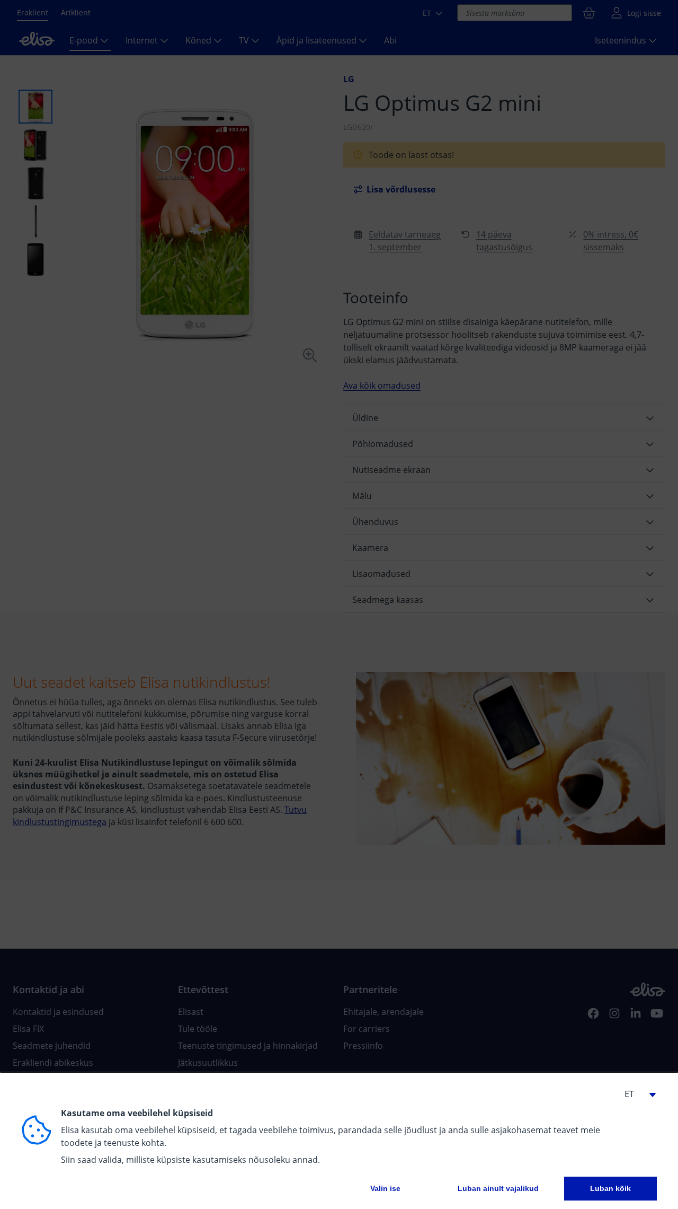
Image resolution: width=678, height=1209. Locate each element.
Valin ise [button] (385, 1188)
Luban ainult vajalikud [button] (498, 1188)
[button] (635, 1094)
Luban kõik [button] (610, 1188)
